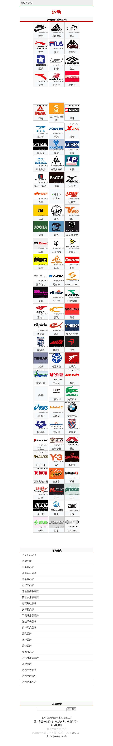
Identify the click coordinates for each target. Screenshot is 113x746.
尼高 (56, 268)
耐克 (40, 36)
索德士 (40, 317)
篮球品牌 (27, 639)
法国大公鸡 (56, 169)
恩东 (72, 350)
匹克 (40, 118)
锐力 (56, 235)
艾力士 (56, 301)
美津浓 (72, 186)
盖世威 (72, 432)
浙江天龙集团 (41, 481)
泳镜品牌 (27, 645)
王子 (72, 498)
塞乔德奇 (40, 284)
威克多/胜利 (72, 334)
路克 (40, 268)
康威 (56, 153)
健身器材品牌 (29, 573)
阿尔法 (56, 284)
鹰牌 (56, 186)
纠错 (74, 721)
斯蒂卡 (40, 153)
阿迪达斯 (56, 36)
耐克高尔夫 (72, 235)
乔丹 (72, 317)
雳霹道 (40, 334)
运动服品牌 (28, 579)
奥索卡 (56, 481)
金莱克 (72, 366)
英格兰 (40, 350)
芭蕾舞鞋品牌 (29, 603)
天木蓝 (56, 416)
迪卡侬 (56, 198)
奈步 (56, 334)
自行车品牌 (28, 585)
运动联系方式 (29, 682)
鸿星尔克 (40, 169)
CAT (41, 218)
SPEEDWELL (72, 284)
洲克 (72, 514)
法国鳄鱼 (72, 399)
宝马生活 (72, 416)
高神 (72, 153)
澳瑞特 (56, 432)
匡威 (40, 68)
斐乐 (56, 52)
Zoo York (56, 252)
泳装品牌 (27, 561)
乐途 (72, 118)
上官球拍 (56, 399)
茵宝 (72, 68)
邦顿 (72, 268)
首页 (23, 2)
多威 (72, 383)
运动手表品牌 (29, 621)
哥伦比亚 (40, 465)
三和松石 (56, 448)
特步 (72, 136)
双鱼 (40, 498)
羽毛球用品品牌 (30, 615)
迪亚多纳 (72, 301)
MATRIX (72, 530)
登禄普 (72, 252)
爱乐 (40, 202)
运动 (30, 2)
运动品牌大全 (29, 676)
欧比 (72, 169)
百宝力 (40, 448)
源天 (56, 514)
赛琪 (56, 317)
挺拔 (40, 366)
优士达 (40, 514)
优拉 (40, 235)
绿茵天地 (40, 383)
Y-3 (56, 465)
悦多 (56, 530)
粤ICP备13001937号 (56, 736)
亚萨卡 (72, 85)
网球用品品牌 (29, 627)
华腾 (56, 136)
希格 (72, 481)
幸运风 (56, 383)
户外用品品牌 (29, 555)
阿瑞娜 (40, 432)
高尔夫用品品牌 (30, 597)
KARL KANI (40, 186)
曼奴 (40, 301)
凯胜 (40, 252)
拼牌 (40, 395)
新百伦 (56, 85)
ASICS (40, 416)
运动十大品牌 (29, 670)
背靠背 (72, 52)
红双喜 (72, 202)
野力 (72, 218)
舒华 (40, 530)
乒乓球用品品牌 (30, 657)
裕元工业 (56, 366)
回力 (56, 218)
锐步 (56, 68)
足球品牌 (27, 663)
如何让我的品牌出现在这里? (56, 717)
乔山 (72, 448)
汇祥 (56, 498)
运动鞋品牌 (28, 567)
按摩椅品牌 (28, 609)
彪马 (72, 36)
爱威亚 (56, 350)
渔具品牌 (27, 633)
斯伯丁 (72, 465)
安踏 (40, 85)
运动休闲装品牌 (30, 591)
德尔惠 (40, 136)
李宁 (40, 52)
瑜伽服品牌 (28, 651)
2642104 (76, 732)
